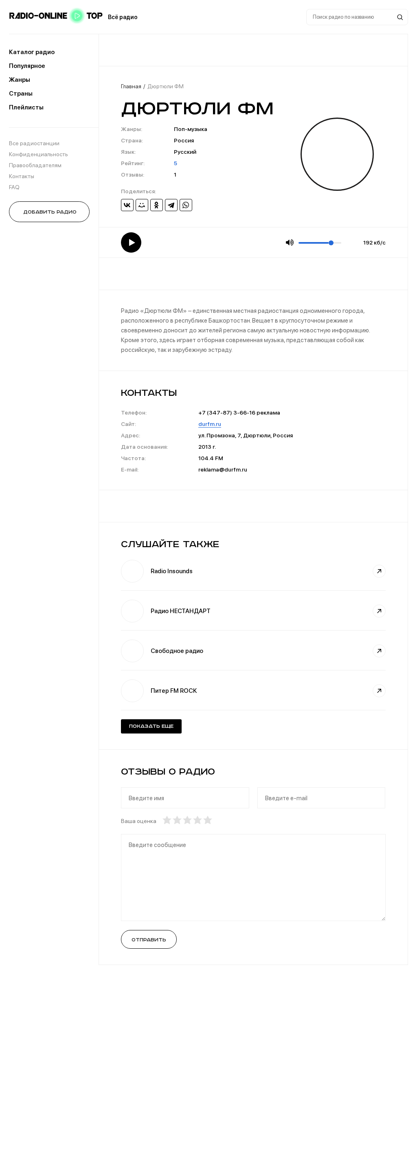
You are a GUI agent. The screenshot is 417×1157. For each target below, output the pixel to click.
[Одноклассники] (156, 205)
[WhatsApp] (186, 205)
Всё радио (123, 17)
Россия (184, 140)
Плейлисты (26, 107)
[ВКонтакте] (127, 205)
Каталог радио (32, 52)
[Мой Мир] (142, 205)
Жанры (19, 79)
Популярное (27, 66)
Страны (21, 93)
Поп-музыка (190, 129)
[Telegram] (171, 205)
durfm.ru (209, 424)
